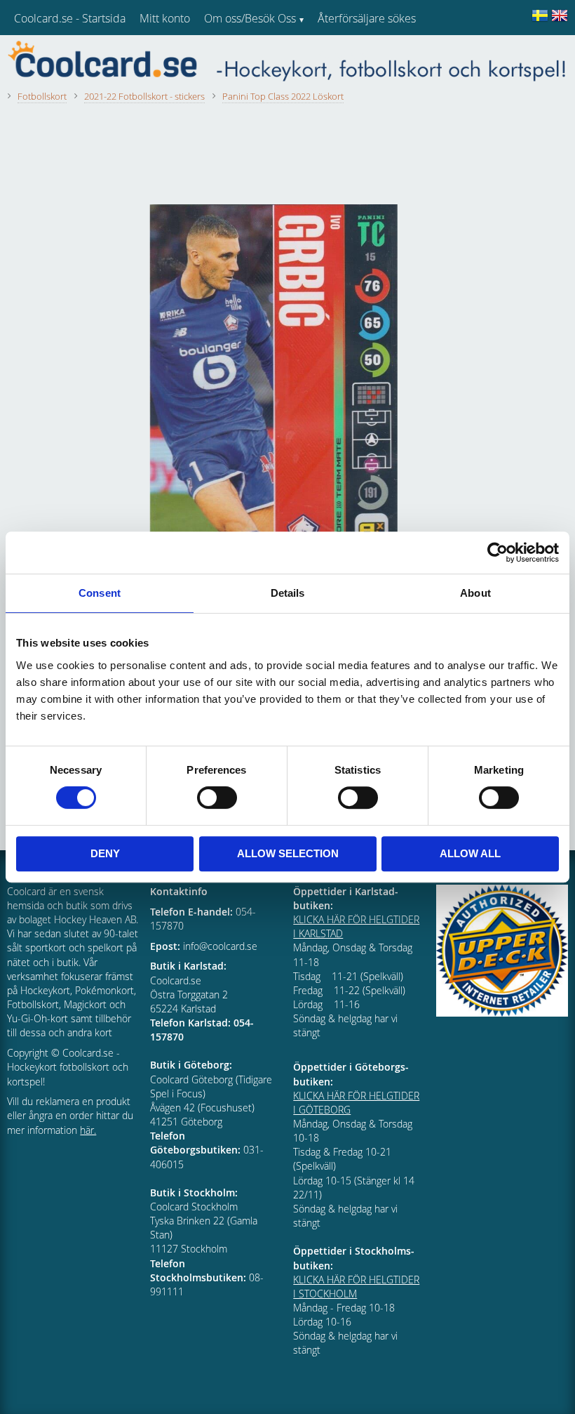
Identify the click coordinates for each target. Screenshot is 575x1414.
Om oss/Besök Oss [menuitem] (250, 18)
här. (88, 1130)
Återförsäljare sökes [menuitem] (367, 18)
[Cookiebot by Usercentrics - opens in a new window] (497, 552)
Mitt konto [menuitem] (165, 18)
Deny (105, 853)
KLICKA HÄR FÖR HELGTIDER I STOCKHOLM (356, 1286)
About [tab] (475, 593)
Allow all (470, 853)
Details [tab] (288, 593)
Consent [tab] (100, 593)
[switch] (217, 797)
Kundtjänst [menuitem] (344, 54)
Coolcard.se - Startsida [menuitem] (70, 18)
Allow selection (288, 853)
